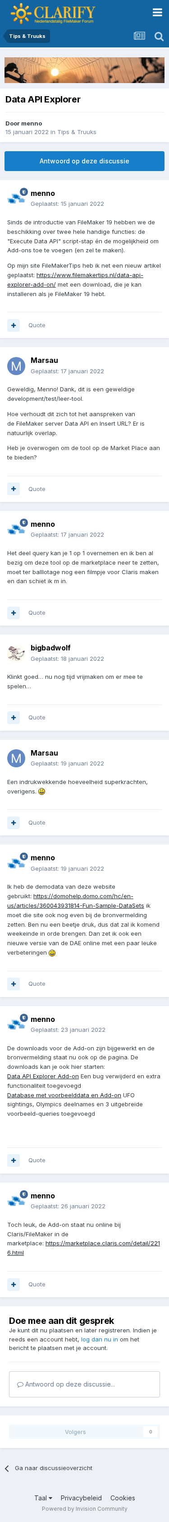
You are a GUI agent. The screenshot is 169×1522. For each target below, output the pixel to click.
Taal (41, 1498)
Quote (37, 325)
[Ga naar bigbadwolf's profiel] (16, 654)
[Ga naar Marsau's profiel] (16, 366)
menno (31, 123)
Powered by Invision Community (85, 1508)
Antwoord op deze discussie (84, 161)
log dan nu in (99, 1339)
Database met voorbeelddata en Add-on (64, 1095)
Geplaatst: (67, 203)
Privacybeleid (81, 1498)
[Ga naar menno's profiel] (16, 199)
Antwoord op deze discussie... (69, 1384)
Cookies (122, 1498)
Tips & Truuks (76, 131)
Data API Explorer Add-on (43, 1076)
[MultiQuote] (13, 325)
